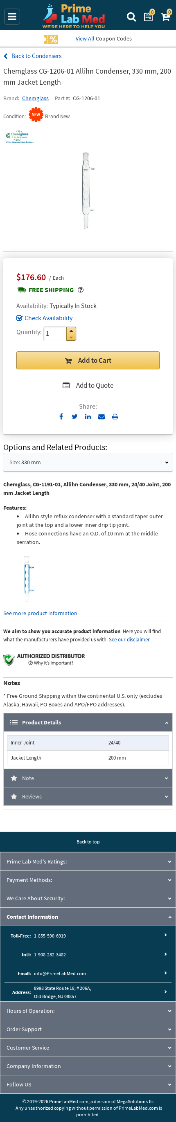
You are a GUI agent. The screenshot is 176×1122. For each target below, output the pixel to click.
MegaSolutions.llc (135, 1101)
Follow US (19, 1084)
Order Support (24, 1029)
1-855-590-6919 (50, 936)
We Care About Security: (36, 898)
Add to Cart (94, 360)
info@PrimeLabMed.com (60, 973)
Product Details (41, 722)
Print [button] (115, 416)
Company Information (34, 1066)
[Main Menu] (12, 17)
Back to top (88, 842)
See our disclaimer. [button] (130, 639)
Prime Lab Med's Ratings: (37, 861)
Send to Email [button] (101, 416)
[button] (71, 330)
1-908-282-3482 (50, 954)
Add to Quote (94, 385)
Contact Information (32, 916)
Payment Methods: (29, 880)
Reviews (32, 796)
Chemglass (35, 98)
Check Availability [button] (48, 318)
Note (28, 778)
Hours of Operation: (30, 1010)
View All (85, 38)
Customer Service (28, 1047)
